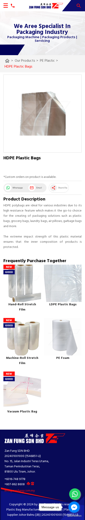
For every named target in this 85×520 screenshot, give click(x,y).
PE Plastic (49, 61)
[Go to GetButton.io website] (74, 515)
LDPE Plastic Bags (63, 304)
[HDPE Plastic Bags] (42, 113)
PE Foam (62, 358)
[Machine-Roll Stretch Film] (22, 336)
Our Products (26, 61)
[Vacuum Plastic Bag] (22, 390)
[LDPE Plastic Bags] (63, 283)
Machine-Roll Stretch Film (22, 360)
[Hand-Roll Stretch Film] (22, 283)
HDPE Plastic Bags (18, 67)
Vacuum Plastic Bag (22, 411)
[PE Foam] (63, 336)
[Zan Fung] (44, 6)
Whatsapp (17, 188)
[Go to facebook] (74, 507)
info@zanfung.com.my (20, 490)
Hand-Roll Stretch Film (22, 307)
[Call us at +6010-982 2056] (11, 5)
